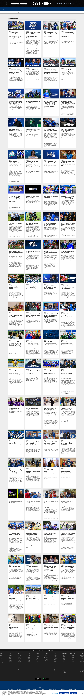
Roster (1, 655)
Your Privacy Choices (52, 689)
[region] (42, 693)
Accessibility (19, 689)
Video (19, 653)
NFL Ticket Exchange (64, 671)
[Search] (66, 9)
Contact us (28, 689)
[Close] (82, 693)
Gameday (55, 667)
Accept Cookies (74, 693)
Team (1, 653)
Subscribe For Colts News (10, 668)
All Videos (19, 655)
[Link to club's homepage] (3, 9)
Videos (73, 657)
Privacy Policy (11, 689)
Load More (42, 644)
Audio (29, 653)
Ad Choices (42, 689)
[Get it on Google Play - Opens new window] (46, 679)
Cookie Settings (62, 689)
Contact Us (46, 655)
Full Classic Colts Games (19, 668)
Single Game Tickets (64, 662)
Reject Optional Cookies (64, 693)
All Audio (28, 655)
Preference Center (72, 689)
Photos (37, 653)
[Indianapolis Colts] (42, 684)
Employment (46, 657)
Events (82, 666)
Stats (1, 660)
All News (10, 655)
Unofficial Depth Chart (10, 664)
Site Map (34, 689)
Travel (37, 661)
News (10, 653)
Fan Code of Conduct (55, 662)
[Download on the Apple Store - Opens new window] (38, 679)
